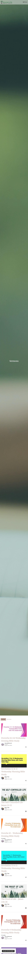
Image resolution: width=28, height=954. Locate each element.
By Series (9, 719)
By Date (3, 719)
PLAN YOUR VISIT (8, 951)
